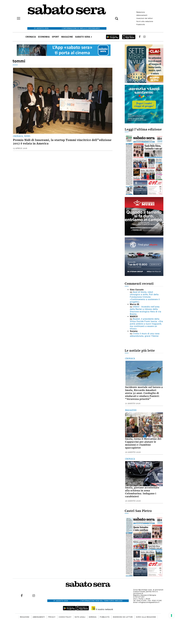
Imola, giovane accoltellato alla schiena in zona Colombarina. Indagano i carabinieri (142, 492)
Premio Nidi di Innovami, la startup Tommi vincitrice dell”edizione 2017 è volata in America (62, 141)
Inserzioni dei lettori (144, 18)
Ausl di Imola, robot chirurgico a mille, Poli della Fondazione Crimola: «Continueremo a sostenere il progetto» (145, 297)
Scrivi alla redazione (144, 21)
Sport (55, 37)
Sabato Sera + (83, 37)
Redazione (140, 12)
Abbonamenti (141, 15)
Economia (44, 37)
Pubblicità (140, 24)
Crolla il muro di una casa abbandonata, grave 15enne (145, 334)
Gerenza (93, 617)
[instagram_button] (144, 37)
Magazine (67, 37)
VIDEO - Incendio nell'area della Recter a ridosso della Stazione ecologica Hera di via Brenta (145, 310)
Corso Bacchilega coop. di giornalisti (148, 590)
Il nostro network (104, 609)
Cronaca (31, 37)
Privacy (52, 617)
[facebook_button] (139, 37)
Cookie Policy (65, 617)
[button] (113, 17)
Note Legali (80, 617)
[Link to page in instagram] (33, 595)
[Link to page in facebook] (21, 595)
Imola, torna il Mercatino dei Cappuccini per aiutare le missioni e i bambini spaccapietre (143, 443)
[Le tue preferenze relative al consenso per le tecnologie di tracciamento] (171, 615)
